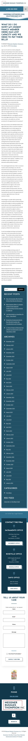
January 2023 (9, 438)
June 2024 (8, 375)
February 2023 (10, 434)
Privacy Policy (17, 735)
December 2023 (10, 397)
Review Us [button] (14, 721)
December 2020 (10, 457)
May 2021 (8, 449)
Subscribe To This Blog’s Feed (12, 502)
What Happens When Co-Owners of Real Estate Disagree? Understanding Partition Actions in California (14, 307)
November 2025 (10, 341)
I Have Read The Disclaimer (15, 653)
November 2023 (10, 401)
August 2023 (9, 412)
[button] (26, 9)
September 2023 (10, 408)
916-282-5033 (12, 9)
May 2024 (8, 379)
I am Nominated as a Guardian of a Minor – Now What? (14, 315)
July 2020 (8, 472)
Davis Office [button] (14, 588)
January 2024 (9, 393)
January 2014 (9, 483)
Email (14, 616)
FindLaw (20, 736)
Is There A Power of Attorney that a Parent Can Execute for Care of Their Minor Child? (15, 330)
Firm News (14, 46)
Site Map (11, 735)
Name (14, 609)
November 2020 (10, 461)
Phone (14, 624)
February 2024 (10, 390)
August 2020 (9, 468)
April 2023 (8, 427)
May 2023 (8, 423)
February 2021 (10, 453)
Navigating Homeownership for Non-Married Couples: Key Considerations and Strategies (14, 322)
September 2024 (10, 364)
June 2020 (8, 475)
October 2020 (9, 464)
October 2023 (9, 405)
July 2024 (8, 371)
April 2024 (8, 382)
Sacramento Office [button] (14, 543)
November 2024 (10, 356)
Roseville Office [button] (14, 567)
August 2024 (9, 367)
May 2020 (8, 479)
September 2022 (10, 446)
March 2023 (9, 431)
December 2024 (10, 352)
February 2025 (10, 345)
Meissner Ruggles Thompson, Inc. (13, 731)
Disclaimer (13, 650)
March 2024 (9, 386)
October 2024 (9, 360)
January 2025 (9, 349)
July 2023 (8, 416)
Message (14, 632)
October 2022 (9, 442)
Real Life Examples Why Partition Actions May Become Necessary (14, 300)
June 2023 (8, 420)
